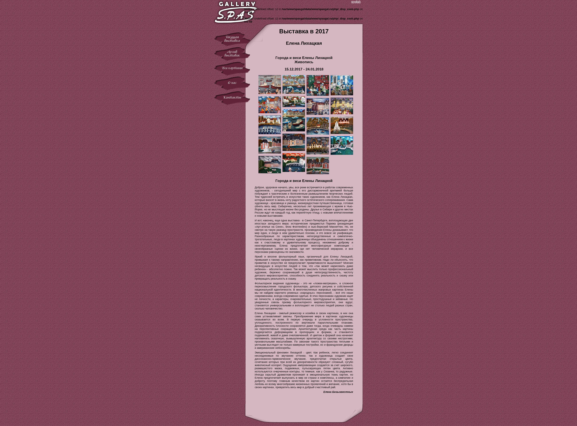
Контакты (232, 97)
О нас (232, 83)
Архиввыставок (232, 53)
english (356, 1)
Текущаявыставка (232, 39)
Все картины (232, 68)
